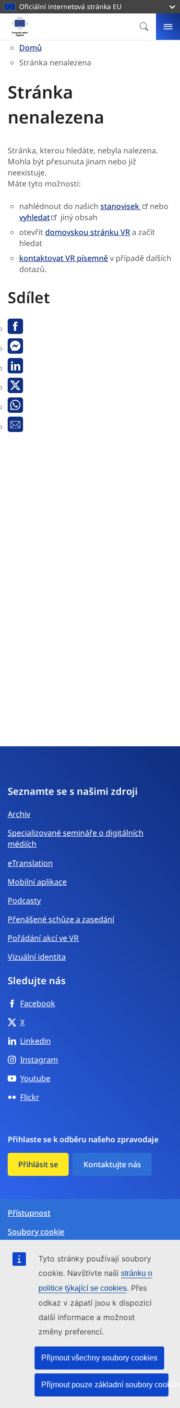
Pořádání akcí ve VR (43, 938)
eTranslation (30, 863)
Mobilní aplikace (37, 882)
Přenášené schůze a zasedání (61, 919)
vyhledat (34, 217)
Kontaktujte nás (112, 1164)
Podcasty (24, 900)
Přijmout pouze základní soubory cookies (104, 1385)
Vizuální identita (37, 956)
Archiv (19, 814)
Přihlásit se (38, 1164)
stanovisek (120, 206)
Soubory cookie (36, 1231)
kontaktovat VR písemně (63, 258)
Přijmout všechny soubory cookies (99, 1358)
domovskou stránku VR (87, 232)
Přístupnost (29, 1213)
